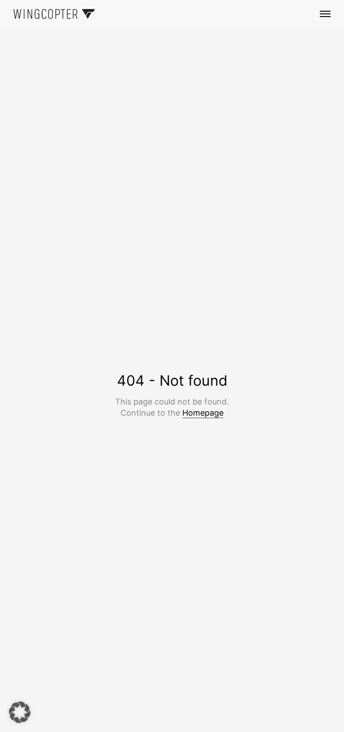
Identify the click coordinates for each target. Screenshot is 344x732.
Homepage (203, 412)
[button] (19, 712)
